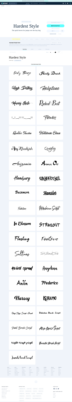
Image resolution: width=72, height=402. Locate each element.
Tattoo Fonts (22, 391)
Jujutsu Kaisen (4, 393)
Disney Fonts (22, 400)
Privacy (54, 393)
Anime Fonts (22, 398)
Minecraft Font (4, 389)
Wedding (42, 39)
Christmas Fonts (39, 393)
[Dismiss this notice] (66, 1)
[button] (63, 3)
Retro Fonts (28, 393)
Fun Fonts (33, 393)
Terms (54, 394)
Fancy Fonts (41, 388)
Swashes (31, 39)
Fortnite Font (4, 397)
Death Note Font (4, 388)
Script (23, 39)
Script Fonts (35, 388)
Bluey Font (3, 395)
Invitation (57, 39)
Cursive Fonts (29, 388)
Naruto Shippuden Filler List (37, 398)
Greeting (47, 39)
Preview (59, 51)
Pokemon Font (4, 392)
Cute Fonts (35, 391)
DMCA (54, 397)
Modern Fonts (41, 391)
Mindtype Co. (55, 42)
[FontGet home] (4, 3)
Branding (52, 39)
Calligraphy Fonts (22, 388)
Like (53, 30)
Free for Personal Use (16, 39)
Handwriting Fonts (28, 391)
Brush (27, 39)
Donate (60, 42)
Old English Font (28, 398)
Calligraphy (37, 39)
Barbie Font (4, 396)
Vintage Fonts (22, 393)
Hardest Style (30, 44)
